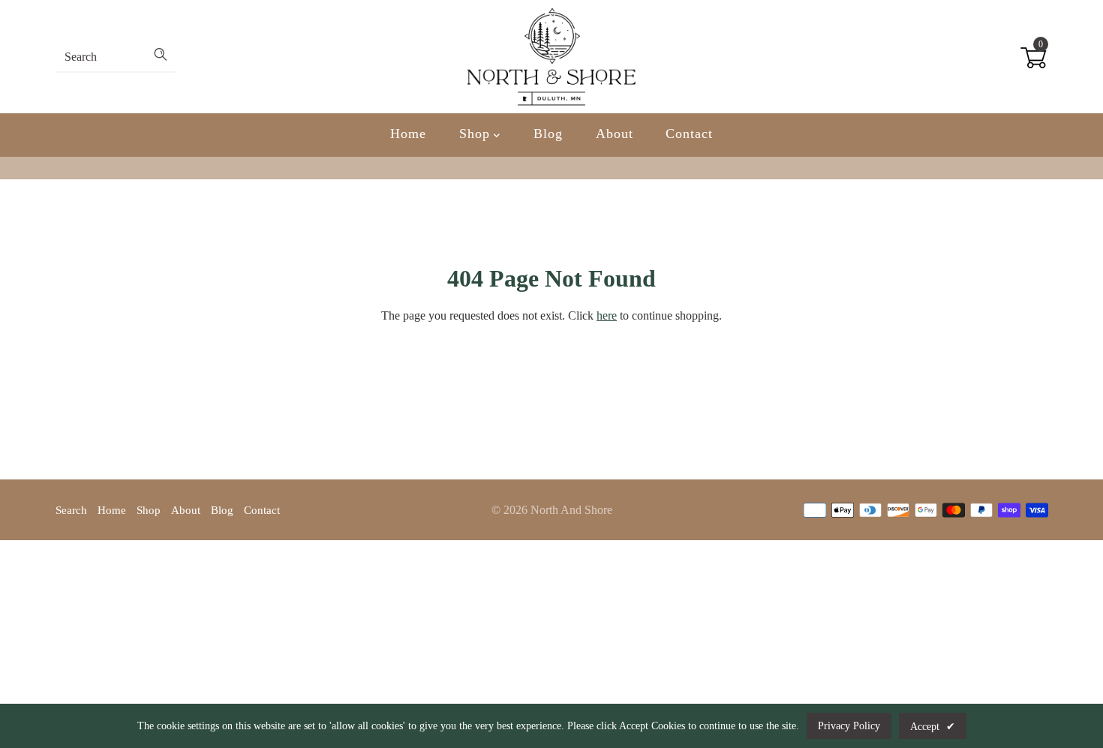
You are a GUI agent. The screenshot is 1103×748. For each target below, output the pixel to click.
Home (408, 133)
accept (932, 726)
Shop (476, 133)
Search (71, 510)
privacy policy (849, 725)
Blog (548, 133)
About (614, 133)
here (607, 315)
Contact (689, 133)
